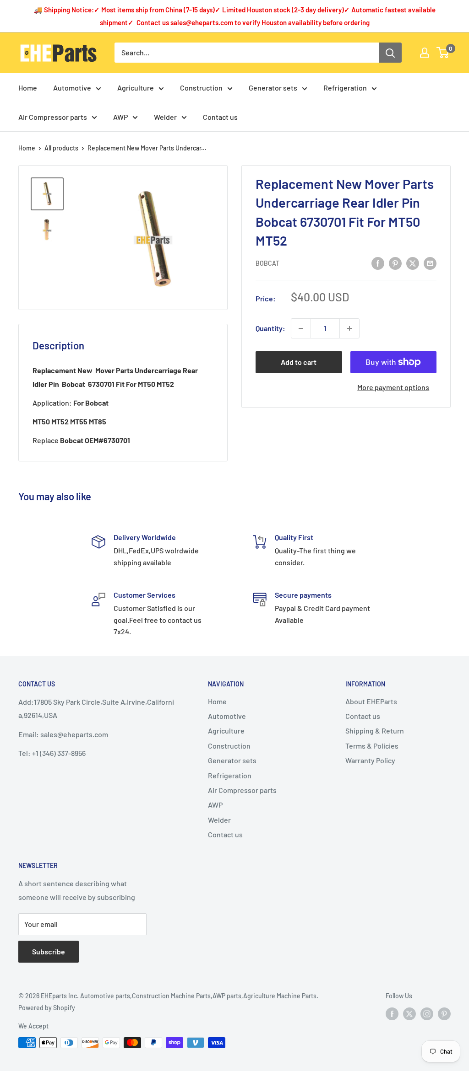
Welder (165, 116)
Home (27, 87)
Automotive (72, 87)
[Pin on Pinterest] (395, 263)
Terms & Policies (371, 745)
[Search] (390, 53)
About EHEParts (371, 701)
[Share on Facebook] (377, 263)
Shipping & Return (374, 730)
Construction (201, 87)
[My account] (424, 53)
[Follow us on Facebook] (392, 1013)
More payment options (393, 387)
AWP (120, 116)
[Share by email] (430, 263)
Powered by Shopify (46, 1008)
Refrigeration (345, 87)
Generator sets (273, 87)
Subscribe (48, 951)
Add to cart (298, 362)
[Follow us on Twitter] (409, 1013)
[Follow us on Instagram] (426, 1013)
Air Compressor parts (52, 116)
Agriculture (135, 87)
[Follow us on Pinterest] (444, 1013)
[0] (443, 52)
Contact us (220, 116)
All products (61, 148)
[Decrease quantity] (301, 328)
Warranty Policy (370, 760)
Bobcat (267, 263)
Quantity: (270, 328)
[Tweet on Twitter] (412, 263)
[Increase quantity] (349, 328)
